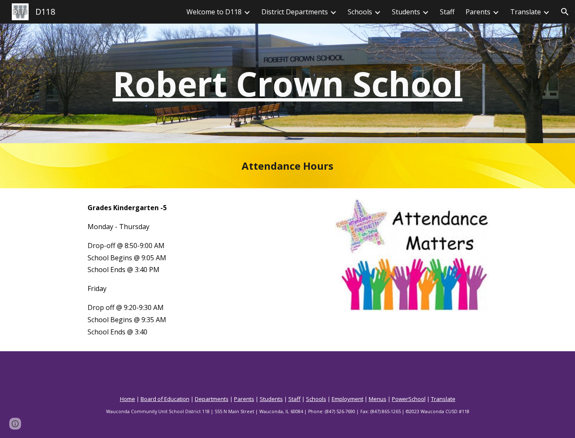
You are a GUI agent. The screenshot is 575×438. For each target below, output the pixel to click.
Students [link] (406, 11)
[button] (565, 12)
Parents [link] (478, 11)
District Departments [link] (294, 11)
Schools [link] (360, 11)
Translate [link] (525, 11)
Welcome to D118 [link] (214, 11)
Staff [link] (447, 11)
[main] (287, 83)
